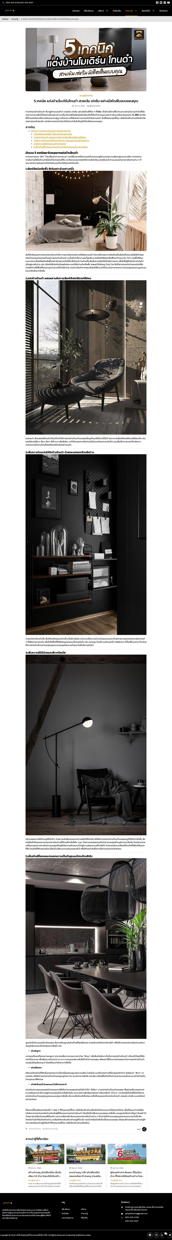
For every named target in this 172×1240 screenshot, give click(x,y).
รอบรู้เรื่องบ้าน (86, 95)
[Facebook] (157, 2)
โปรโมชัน (117, 10)
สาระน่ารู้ (14, 19)
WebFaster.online (83, 1235)
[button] (166, 1234)
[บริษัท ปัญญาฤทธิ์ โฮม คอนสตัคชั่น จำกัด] (9, 10)
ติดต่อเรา (163, 10)
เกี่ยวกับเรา (89, 10)
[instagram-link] (156, 1235)
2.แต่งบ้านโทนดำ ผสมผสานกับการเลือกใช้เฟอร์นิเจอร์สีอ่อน (60, 137)
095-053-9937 (26, 2)
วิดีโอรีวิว (84, 1217)
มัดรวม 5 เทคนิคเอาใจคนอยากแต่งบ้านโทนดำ (51, 130)
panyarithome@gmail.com (136, 1213)
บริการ (83, 1209)
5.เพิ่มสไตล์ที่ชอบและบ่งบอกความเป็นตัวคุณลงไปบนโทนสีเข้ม (61, 147)
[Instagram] (164, 2)
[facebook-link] (150, 1235)
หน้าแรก (76, 10)
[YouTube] (168, 2)
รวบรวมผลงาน (67, 1217)
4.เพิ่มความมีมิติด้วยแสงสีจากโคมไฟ (50, 143)
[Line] (161, 2)
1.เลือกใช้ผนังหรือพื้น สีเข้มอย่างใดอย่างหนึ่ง (53, 134)
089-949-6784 (13, 2)
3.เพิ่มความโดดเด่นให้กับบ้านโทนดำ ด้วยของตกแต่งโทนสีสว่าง (61, 140)
